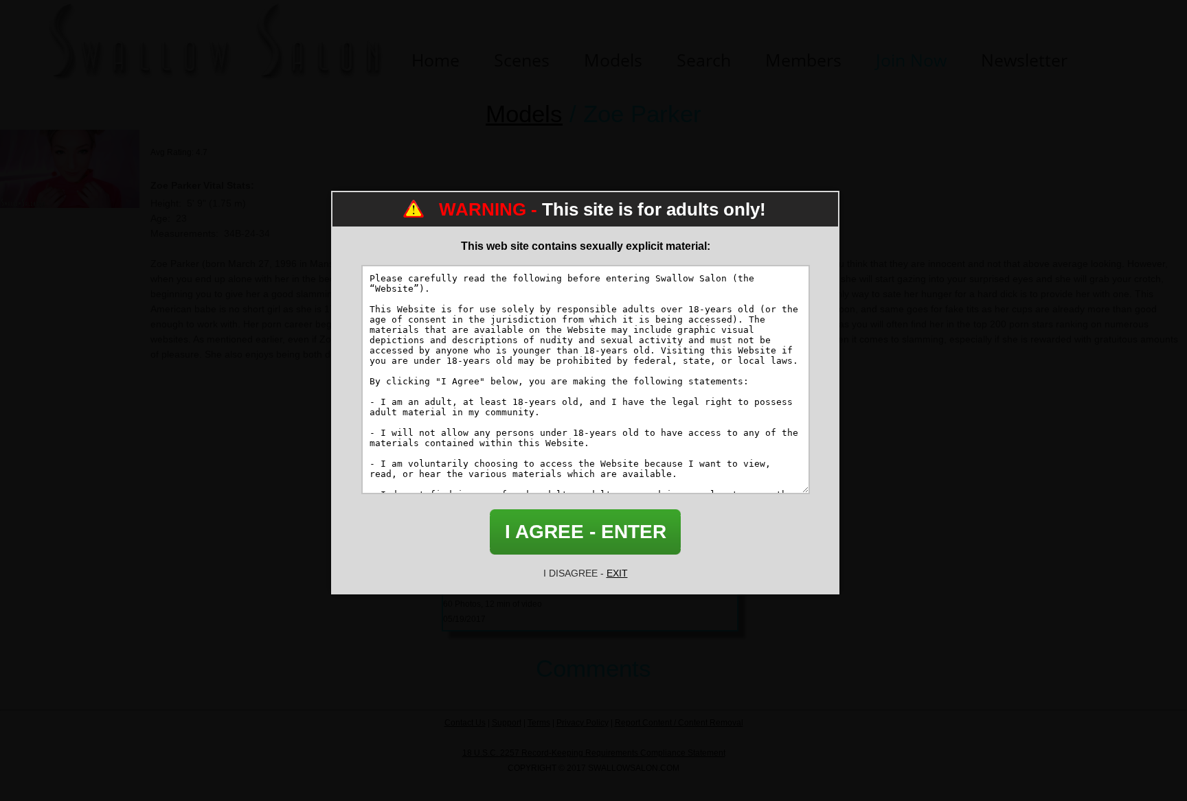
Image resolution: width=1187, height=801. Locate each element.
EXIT (617, 573)
